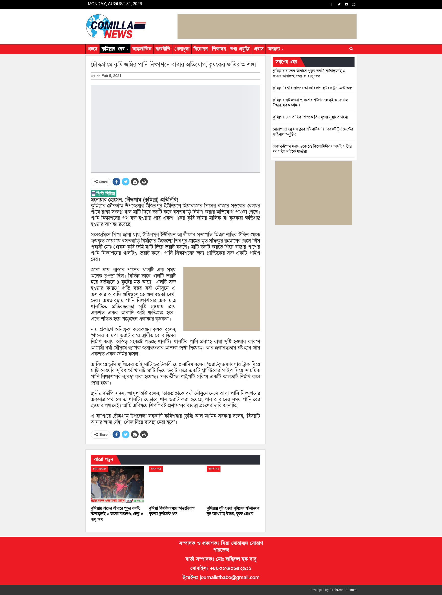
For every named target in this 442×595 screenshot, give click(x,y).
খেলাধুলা (181, 49)
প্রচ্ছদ (92, 49)
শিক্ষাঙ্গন (219, 49)
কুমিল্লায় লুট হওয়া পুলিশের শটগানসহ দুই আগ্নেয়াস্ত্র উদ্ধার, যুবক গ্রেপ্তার (310, 102)
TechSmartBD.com (343, 590)
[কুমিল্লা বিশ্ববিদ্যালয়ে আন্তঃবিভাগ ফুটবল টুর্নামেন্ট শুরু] (175, 484)
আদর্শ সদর (156, 469)
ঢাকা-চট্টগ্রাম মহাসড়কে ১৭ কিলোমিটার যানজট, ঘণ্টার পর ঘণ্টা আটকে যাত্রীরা (312, 149)
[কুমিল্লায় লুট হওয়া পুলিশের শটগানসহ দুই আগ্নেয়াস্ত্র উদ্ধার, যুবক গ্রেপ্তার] (233, 484)
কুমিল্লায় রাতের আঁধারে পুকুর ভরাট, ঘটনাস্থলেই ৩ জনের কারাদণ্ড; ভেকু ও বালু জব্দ (309, 73)
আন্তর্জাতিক (141, 49)
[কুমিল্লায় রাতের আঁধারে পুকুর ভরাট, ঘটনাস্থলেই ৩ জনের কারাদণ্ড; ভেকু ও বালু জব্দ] (117, 484)
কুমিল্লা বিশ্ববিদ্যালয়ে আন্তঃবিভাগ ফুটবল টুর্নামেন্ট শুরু (312, 88)
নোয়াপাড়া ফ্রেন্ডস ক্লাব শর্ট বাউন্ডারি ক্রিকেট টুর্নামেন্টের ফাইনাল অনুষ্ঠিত (313, 131)
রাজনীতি (163, 49)
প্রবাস (258, 49)
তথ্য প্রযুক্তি (240, 49)
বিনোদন (201, 49)
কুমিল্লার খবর (113, 49)
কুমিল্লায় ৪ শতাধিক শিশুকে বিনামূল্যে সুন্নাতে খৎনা (310, 117)
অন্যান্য (274, 49)
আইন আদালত (99, 469)
